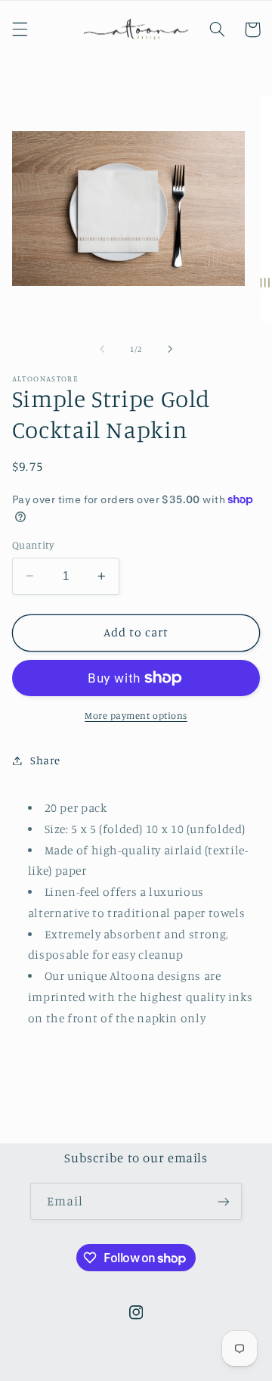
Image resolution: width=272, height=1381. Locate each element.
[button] (19, 29)
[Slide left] (102, 348)
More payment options (136, 715)
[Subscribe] (223, 1201)
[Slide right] (170, 348)
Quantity (33, 545)
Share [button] (45, 760)
